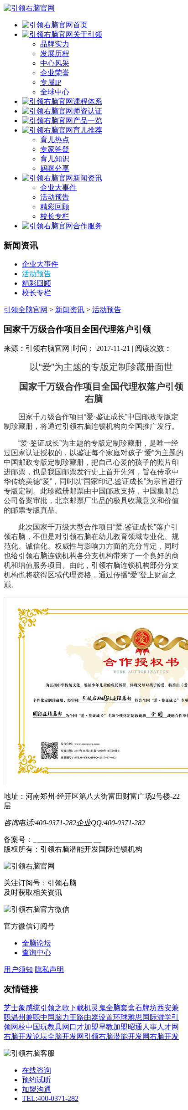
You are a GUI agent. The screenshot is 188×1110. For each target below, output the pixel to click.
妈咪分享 (54, 168)
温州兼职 (25, 1017)
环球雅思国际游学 (142, 1017)
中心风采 (54, 63)
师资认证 (87, 111)
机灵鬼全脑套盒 (109, 1008)
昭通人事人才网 (153, 1027)
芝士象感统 (22, 1008)
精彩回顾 (54, 207)
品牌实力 (54, 44)
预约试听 (36, 1080)
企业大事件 (58, 187)
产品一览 (87, 120)
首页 (80, 25)
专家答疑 (54, 149)
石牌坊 (146, 1008)
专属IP (50, 82)
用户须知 (18, 969)
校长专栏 (54, 216)
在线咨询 (36, 1070)
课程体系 (87, 101)
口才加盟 (84, 1027)
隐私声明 (49, 969)
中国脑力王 (58, 1017)
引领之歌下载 (62, 1008)
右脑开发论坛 (25, 1036)
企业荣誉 (54, 73)
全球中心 (54, 92)
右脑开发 (164, 1036)
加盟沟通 (36, 1089)
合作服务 (87, 226)
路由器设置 (95, 1017)
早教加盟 (113, 1027)
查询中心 (36, 952)
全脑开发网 (65, 1036)
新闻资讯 (87, 178)
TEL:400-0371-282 (50, 1098)
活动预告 (54, 197)
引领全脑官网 (25, 309)
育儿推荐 (87, 130)
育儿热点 (54, 140)
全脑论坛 (36, 943)
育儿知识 (54, 159)
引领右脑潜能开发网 (117, 1036)
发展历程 (54, 53)
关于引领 (87, 34)
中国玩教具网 (47, 1027)
